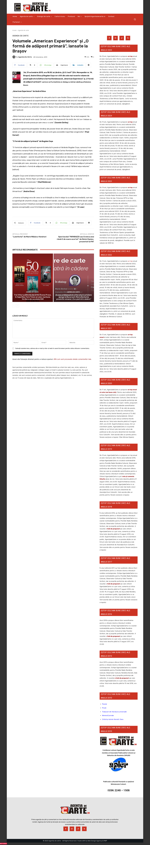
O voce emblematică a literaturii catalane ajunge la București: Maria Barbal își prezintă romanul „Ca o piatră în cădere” (74, 297)
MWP (105, 841)
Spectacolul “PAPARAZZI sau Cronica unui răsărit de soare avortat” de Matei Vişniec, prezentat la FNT (75, 239)
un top (130, 56)
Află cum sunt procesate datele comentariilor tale (72, 359)
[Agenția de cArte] (14, 57)
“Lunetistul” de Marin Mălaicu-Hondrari (29, 237)
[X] (128, 38)
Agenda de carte (23, 30)
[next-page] (17, 305)
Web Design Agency (95, 841)
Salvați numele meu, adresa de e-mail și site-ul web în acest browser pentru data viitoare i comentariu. (52, 348)
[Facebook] (109, 38)
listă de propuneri (113, 529)
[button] (135, 19)
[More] (88, 65)
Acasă (14, 30)
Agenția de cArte (25, 57)
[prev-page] (13, 305)
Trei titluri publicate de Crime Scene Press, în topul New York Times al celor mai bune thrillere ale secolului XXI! (32, 297)
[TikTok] (121, 38)
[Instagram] (115, 38)
